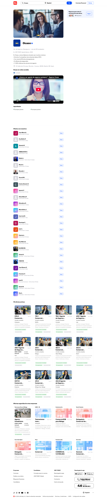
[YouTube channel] (22, 492)
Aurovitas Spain (18, 439)
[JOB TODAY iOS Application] (78, 473)
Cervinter (78, 439)
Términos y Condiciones (60, 496)
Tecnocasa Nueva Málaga (21, 407)
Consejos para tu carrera (40, 473)
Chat (61, 133)
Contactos (57, 479)
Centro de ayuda (58, 482)
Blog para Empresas (18, 479)
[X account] (25, 492)
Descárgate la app (59, 473)
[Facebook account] (19, 492)
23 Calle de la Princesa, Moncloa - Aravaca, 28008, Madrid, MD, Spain (35, 66)
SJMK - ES (37, 407)
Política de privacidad (48, 496)
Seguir (89, 13)
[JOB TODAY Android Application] (89, 473)
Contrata (15, 473)
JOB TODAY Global (39, 476)
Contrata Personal (81, 3)
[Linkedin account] (27, 492)
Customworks (59, 407)
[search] (69, 3)
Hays (36, 439)
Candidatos (16, 482)
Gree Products (79, 407)
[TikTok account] (14, 492)
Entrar (90, 3)
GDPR (69, 496)
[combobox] (33, 3)
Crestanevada (59, 439)
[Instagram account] (16, 492)
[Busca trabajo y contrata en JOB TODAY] (15, 3)
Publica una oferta (18, 476)
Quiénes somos (58, 476)
